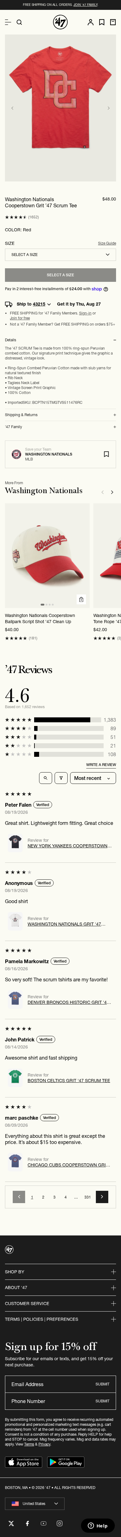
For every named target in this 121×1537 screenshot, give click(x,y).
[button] (16, 217)
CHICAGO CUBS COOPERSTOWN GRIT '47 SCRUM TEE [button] (68, 1165)
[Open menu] (8, 22)
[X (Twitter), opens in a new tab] (11, 1523)
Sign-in (85, 313)
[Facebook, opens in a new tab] (27, 1523)
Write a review (101, 764)
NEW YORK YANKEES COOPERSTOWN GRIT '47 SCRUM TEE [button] (67, 846)
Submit (103, 1384)
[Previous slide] (12, 108)
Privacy (44, 1444)
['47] (60, 22)
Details (10, 340)
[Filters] (61, 778)
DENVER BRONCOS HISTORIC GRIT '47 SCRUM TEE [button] (68, 1002)
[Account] (90, 22)
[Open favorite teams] (102, 22)
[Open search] (19, 22)
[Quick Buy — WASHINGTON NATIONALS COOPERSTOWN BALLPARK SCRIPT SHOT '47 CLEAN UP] (81, 599)
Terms (29, 1444)
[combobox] (60, 255)
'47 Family (13, 427)
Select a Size (60, 275)
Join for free (20, 318)
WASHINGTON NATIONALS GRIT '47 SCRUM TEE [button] (64, 924)
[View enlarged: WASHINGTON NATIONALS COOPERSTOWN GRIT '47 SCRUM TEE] (60, 107)
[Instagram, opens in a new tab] (59, 1523)
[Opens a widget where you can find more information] (98, 1526)
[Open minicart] (113, 22)
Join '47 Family (85, 5)
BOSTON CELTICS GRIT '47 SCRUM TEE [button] (69, 1080)
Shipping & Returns (21, 415)
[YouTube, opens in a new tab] (43, 1523)
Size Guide (107, 243)
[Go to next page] (102, 1197)
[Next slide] (108, 108)
